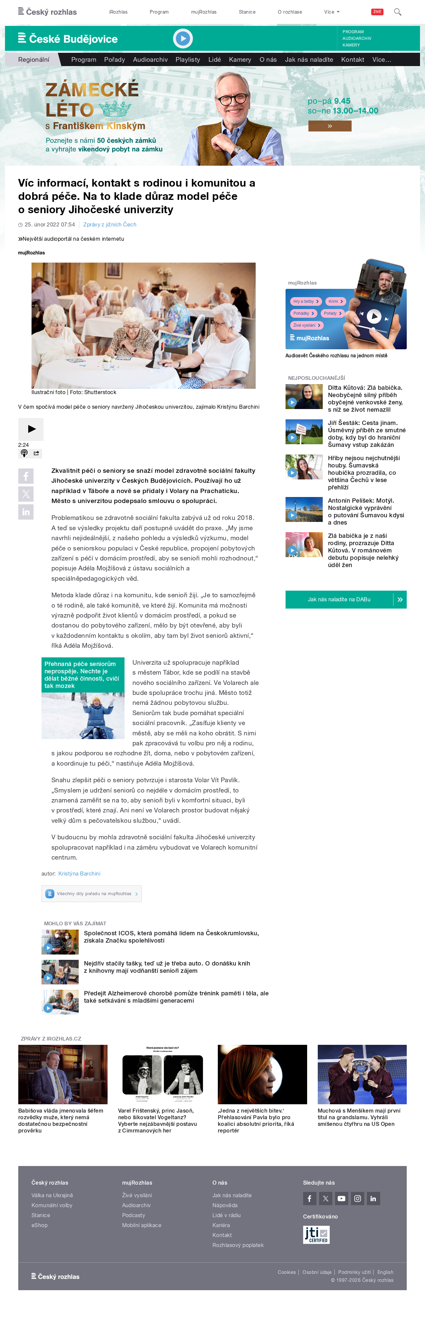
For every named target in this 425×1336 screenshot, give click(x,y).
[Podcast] (24, 454)
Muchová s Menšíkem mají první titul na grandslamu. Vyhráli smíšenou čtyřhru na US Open (359, 1117)
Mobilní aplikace (142, 1225)
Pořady (114, 59)
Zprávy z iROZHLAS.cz (51, 1039)
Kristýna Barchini (79, 874)
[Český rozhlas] (47, 12)
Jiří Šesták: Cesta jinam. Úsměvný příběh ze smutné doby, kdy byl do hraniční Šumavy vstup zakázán (367, 433)
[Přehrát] (30, 429)
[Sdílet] (36, 454)
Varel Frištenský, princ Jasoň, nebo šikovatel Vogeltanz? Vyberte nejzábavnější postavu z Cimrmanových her (157, 1121)
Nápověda (225, 1205)
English (385, 1272)
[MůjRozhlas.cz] (31, 253)
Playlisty (188, 59)
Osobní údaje (317, 1272)
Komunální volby (52, 1205)
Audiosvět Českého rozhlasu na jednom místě (336, 355)
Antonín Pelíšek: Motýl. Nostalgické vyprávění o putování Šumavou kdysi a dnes (366, 511)
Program (159, 12)
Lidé (215, 59)
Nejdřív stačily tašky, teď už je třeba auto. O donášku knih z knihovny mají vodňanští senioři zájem (167, 967)
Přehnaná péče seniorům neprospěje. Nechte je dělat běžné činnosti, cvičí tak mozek (81, 674)
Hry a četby (304, 301)
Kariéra (221, 1225)
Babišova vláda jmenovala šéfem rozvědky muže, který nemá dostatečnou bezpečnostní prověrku (60, 1121)
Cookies (287, 1272)
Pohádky (301, 313)
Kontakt (353, 59)
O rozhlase (290, 12)
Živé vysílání (304, 325)
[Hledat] (398, 12)
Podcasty (133, 1215)
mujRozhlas (204, 12)
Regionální (33, 59)
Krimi (333, 301)
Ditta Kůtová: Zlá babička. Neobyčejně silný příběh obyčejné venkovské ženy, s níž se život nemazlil (365, 398)
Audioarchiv (357, 38)
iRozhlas (118, 12)
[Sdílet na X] (26, 494)
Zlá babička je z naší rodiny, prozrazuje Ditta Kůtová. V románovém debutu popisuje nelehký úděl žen (363, 550)
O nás (268, 59)
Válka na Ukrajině (52, 1195)
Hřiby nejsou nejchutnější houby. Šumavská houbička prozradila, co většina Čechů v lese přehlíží (364, 473)
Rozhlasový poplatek (238, 1245)
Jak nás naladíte (309, 59)
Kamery (351, 45)
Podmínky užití (354, 1272)
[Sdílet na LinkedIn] (26, 512)
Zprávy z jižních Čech (109, 224)
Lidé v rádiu (226, 1215)
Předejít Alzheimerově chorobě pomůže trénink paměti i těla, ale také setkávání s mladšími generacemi (176, 997)
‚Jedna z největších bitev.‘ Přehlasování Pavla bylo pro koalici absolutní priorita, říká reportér (256, 1121)
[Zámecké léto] (212, 116)
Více (382, 59)
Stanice (247, 12)
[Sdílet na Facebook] (26, 476)
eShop (39, 1225)
